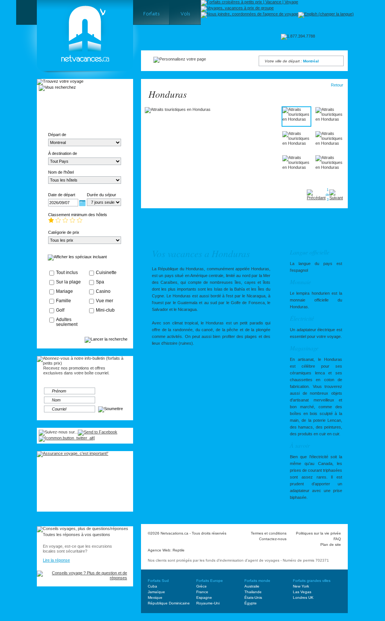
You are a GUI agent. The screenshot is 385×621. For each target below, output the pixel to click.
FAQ (337, 539)
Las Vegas (302, 592)
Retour (337, 85)
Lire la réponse (56, 560)
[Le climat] (184, 224)
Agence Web (159, 550)
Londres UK (303, 597)
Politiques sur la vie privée (318, 533)
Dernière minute (108, 114)
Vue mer (104, 300)
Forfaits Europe (209, 581)
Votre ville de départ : (292, 61)
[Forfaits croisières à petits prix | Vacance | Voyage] (249, 3)
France (202, 592)
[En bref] (155, 224)
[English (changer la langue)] (326, 15)
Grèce (201, 586)
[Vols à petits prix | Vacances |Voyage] (185, 12)
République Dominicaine (169, 603)
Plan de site (330, 544)
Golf (60, 310)
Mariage (64, 291)
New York (301, 586)
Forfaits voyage (62, 99)
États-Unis (253, 597)
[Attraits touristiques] (215, 224)
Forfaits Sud (158, 581)
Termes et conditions (268, 533)
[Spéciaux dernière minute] (256, 224)
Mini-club (105, 310)
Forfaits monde (257, 581)
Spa (100, 282)
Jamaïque (156, 592)
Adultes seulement (66, 322)
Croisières (62, 114)
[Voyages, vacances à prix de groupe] (237, 9)
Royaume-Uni (208, 603)
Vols (108, 99)
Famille (63, 300)
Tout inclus (67, 272)
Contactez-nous (272, 539)
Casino (103, 291)
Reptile (179, 550)
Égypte (250, 603)
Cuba (152, 586)
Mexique (155, 597)
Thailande (253, 592)
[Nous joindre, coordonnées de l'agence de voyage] (249, 15)
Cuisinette (106, 272)
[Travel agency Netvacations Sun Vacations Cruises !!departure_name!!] (78, 81)
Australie (251, 586)
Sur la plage (68, 282)
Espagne (204, 597)
